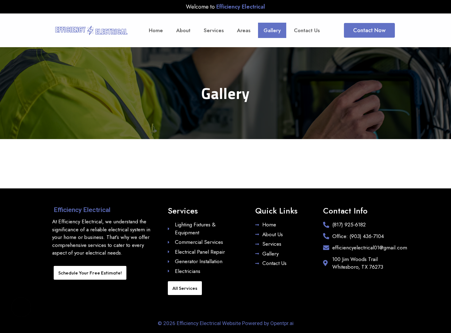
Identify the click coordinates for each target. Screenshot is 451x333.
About (183, 30)
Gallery (272, 30)
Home (156, 30)
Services (214, 30)
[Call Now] (21, 307)
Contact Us (307, 30)
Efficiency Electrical (82, 210)
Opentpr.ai (282, 323)
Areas (243, 30)
